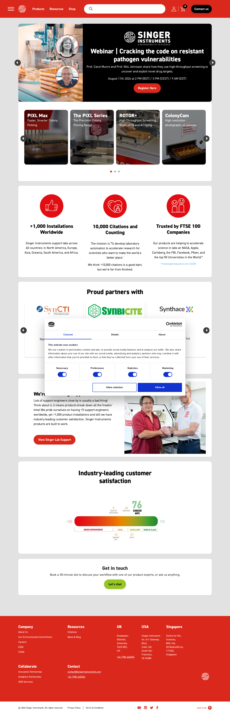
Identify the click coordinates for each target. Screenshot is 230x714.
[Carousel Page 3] (119, 171)
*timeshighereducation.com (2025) (178, 263)
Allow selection (114, 387)
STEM (21, 652)
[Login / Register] (173, 9)
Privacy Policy (74, 707)
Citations (72, 632)
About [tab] (161, 334)
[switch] (97, 374)
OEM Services (25, 681)
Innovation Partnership (30, 671)
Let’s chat (115, 584)
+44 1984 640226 (76, 676)
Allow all (159, 387)
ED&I (20, 647)
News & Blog (74, 637)
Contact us (201, 9)
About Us (23, 632)
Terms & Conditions (95, 707)
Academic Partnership (29, 676)
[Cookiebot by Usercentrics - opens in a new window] (168, 324)
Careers (22, 642)
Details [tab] (115, 334)
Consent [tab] (68, 334)
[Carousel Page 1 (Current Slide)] (111, 171)
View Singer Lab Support (54, 440)
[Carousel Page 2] (115, 171)
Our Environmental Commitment (35, 637)
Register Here (147, 88)
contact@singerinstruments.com (84, 671)
